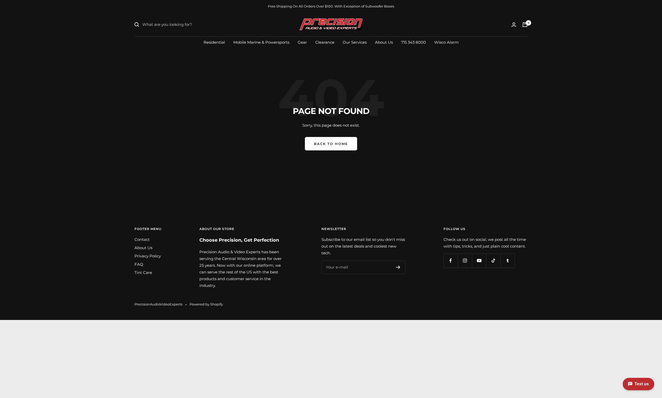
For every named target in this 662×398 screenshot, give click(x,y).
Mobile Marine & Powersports (261, 42)
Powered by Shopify (206, 304)
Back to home (331, 144)
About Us (384, 42)
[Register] (398, 267)
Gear (302, 42)
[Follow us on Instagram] (465, 261)
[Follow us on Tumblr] (507, 261)
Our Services (355, 42)
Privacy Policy (147, 256)
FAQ (138, 264)
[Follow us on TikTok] (493, 261)
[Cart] (525, 24)
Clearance (324, 42)
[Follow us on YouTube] (479, 261)
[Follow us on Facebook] (450, 261)
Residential (214, 42)
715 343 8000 (413, 42)
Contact (142, 239)
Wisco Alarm (446, 42)
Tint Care (143, 272)
